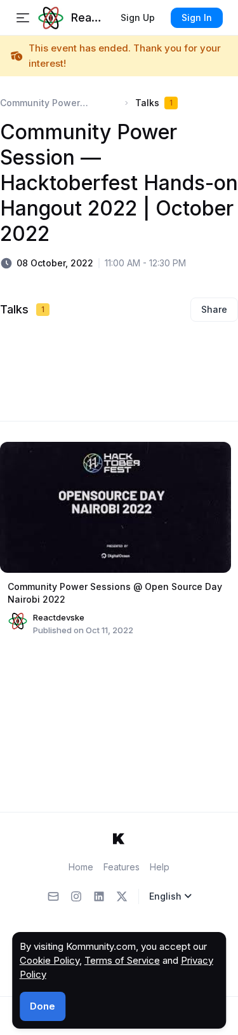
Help (159, 866)
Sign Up (138, 17)
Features (121, 866)
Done (42, 1006)
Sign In (197, 17)
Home (81, 866)
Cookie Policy (49, 960)
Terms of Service (122, 960)
